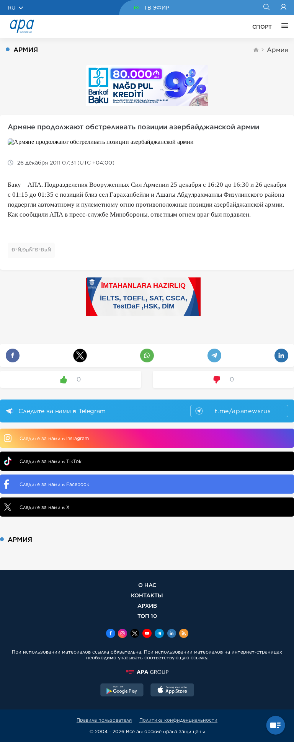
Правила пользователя (104, 720)
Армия (277, 50)
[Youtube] (147, 634)
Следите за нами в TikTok (51, 461)
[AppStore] (172, 690)
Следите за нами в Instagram (54, 438)
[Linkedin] (171, 634)
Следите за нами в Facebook (54, 484)
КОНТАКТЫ (147, 595)
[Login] (283, 7)
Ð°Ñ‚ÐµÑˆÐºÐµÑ (31, 250)
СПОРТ (262, 27)
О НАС (147, 585)
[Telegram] (159, 634)
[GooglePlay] (122, 690)
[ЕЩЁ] (283, 26)
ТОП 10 (147, 616)
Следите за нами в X (45, 507)
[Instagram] (122, 634)
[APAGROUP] (147, 672)
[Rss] (183, 634)
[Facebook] (110, 634)
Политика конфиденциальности (178, 720)
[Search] (266, 7)
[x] (134, 634)
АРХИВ (147, 605)
